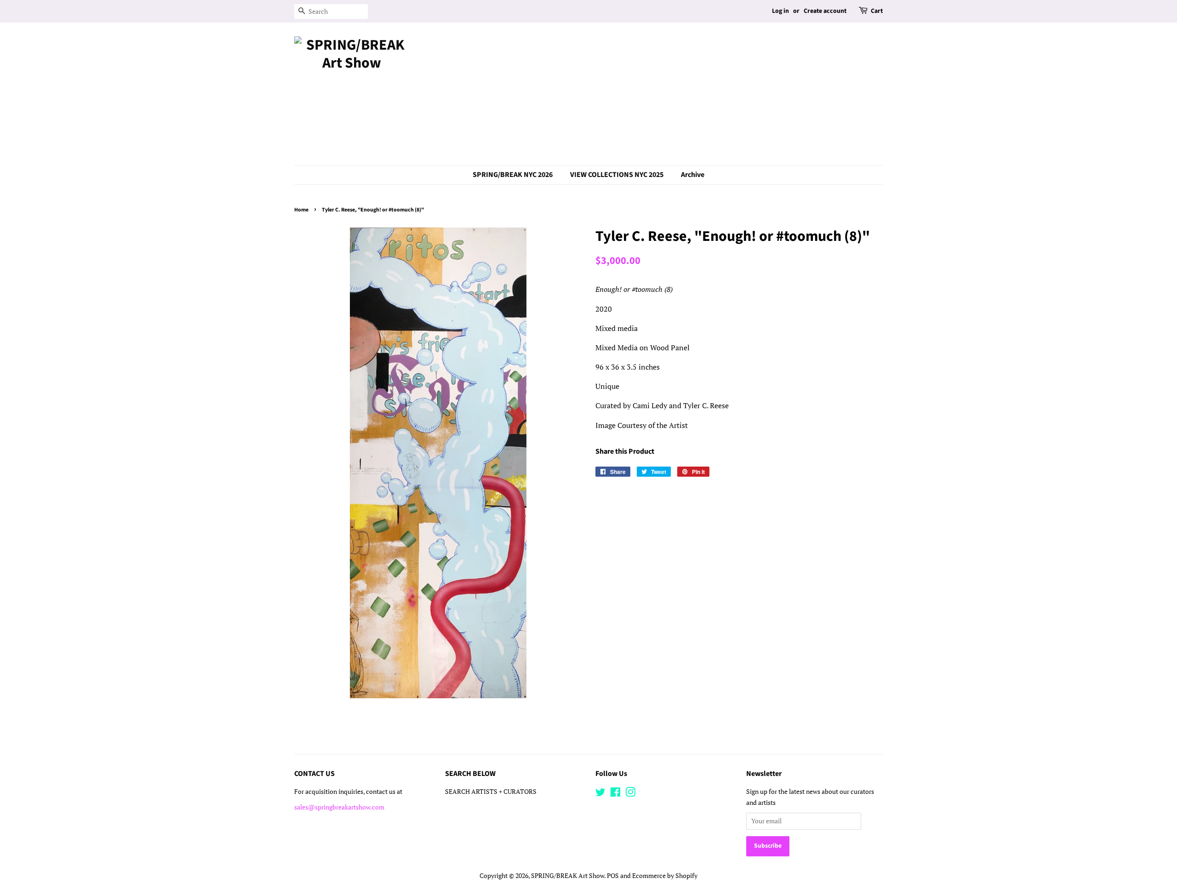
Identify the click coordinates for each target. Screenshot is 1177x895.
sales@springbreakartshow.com (339, 807)
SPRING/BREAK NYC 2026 (513, 175)
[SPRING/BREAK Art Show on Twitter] (600, 794)
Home (301, 210)
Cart (877, 11)
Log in (780, 11)
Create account (825, 11)
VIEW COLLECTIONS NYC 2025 (616, 175)
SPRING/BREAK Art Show (567, 876)
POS (613, 876)
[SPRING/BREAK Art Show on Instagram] (630, 794)
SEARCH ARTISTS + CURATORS (491, 791)
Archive (692, 175)
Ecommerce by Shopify (664, 876)
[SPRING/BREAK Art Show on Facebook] (615, 794)
